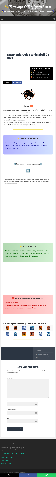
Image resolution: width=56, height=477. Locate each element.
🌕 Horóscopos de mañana (43, 357)
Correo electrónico (12, 409)
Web (8, 418)
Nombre (9, 401)
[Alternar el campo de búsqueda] (54, 18)
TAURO (39, 350)
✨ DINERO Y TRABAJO (37, 72)
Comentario (10, 378)
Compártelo (18, 82)
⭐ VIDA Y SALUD (35, 76)
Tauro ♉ (33, 70)
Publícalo (8, 82)
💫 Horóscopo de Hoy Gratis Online (28, 6)
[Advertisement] (28, 36)
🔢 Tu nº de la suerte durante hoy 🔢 (40, 74)
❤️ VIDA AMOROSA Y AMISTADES (39, 78)
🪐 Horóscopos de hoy (42, 354)
